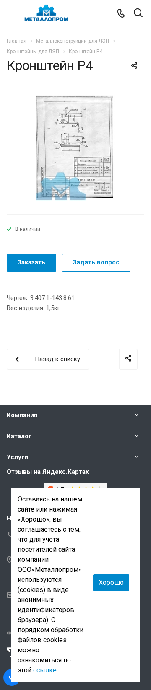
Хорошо (111, 583)
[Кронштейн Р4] (75, 147)
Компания (22, 415)
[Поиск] (138, 13)
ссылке (45, 670)
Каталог (19, 436)
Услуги (17, 457)
